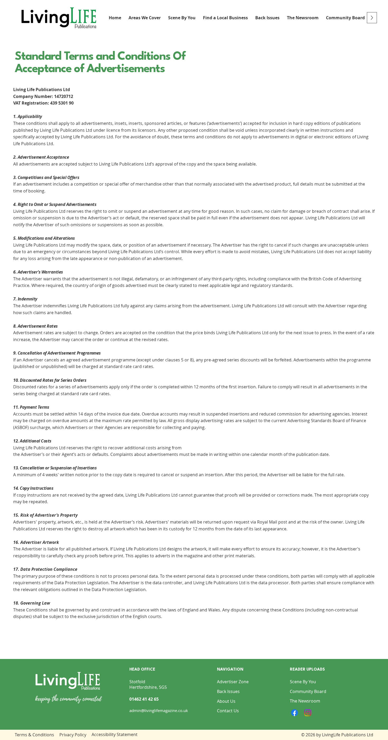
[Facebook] (294, 712)
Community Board (308, 691)
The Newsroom (305, 701)
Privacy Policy (72, 735)
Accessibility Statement (115, 734)
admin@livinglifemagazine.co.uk (158, 710)
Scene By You (303, 682)
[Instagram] (307, 712)
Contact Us (228, 711)
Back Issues (228, 691)
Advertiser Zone (233, 682)
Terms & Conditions (34, 735)
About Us (226, 701)
